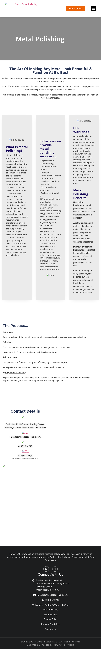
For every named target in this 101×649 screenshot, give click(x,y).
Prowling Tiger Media (63, 644)
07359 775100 (25, 455)
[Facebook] (46, 569)
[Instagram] (55, 569)
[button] (93, 8)
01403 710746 (25, 446)
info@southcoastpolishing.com (25, 437)
